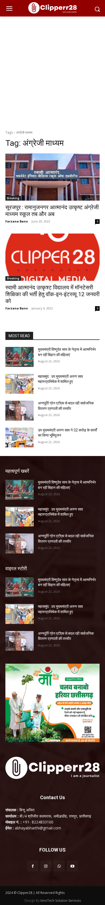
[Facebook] (32, 866)
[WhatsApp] (59, 866)
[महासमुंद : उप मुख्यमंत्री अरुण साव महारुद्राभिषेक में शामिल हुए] (19, 384)
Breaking (13, 198)
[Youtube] (72, 866)
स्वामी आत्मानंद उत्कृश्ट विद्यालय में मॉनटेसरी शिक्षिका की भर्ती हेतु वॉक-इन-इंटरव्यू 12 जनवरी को (52, 294)
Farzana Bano (16, 221)
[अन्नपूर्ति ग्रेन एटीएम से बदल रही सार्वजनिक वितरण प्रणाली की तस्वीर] (19, 411)
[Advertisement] (52, 71)
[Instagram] (46, 866)
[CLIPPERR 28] (52, 7)
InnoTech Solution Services (60, 900)
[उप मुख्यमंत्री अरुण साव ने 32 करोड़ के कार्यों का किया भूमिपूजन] (19, 438)
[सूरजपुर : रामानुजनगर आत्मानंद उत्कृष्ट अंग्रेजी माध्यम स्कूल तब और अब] (52, 177)
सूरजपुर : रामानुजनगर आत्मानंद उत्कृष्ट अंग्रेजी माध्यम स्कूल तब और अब (52, 210)
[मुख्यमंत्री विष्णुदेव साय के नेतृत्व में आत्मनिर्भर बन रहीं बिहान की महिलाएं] (19, 357)
